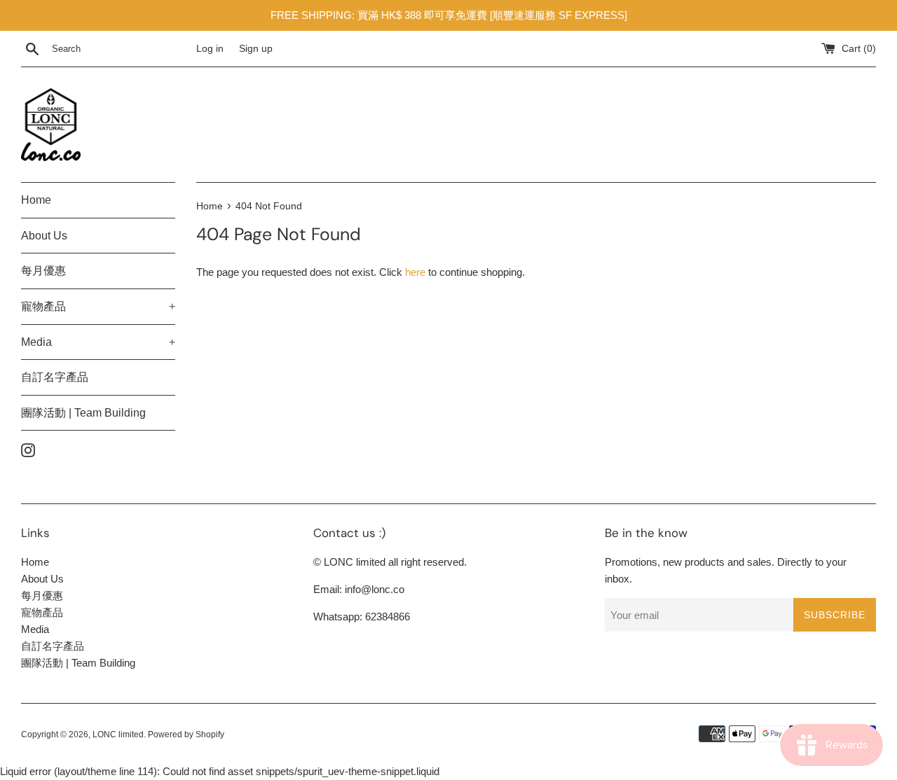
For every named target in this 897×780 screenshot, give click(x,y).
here (415, 272)
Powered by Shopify (186, 734)
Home (36, 200)
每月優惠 (43, 271)
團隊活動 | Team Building (83, 413)
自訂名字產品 (54, 377)
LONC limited (118, 734)
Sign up (256, 48)
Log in (210, 48)
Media (98, 342)
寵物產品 (98, 306)
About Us (44, 236)
